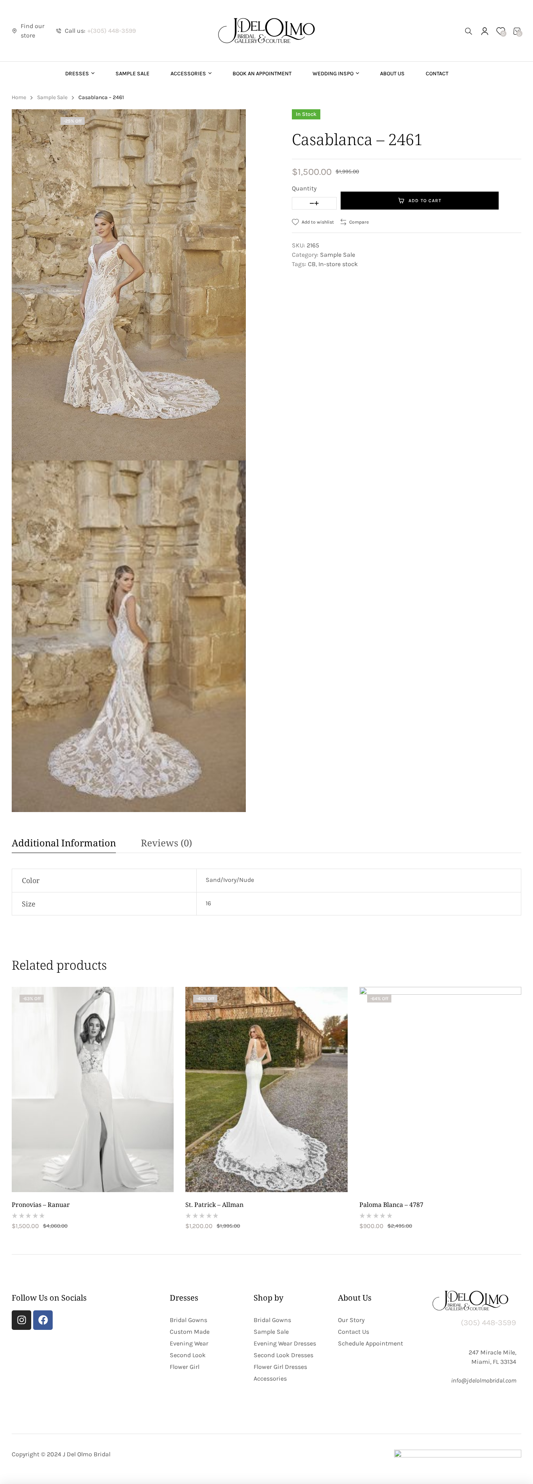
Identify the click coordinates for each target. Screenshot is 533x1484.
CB (312, 264)
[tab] (70, 845)
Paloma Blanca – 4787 (391, 1204)
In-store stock (338, 264)
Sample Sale (52, 97)
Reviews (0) (166, 843)
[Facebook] (43, 1320)
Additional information (64, 843)
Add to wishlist (318, 222)
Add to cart (425, 200)
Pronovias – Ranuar (41, 1204)
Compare (359, 222)
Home (19, 97)
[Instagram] (21, 1320)
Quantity (304, 188)
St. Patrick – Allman (214, 1204)
